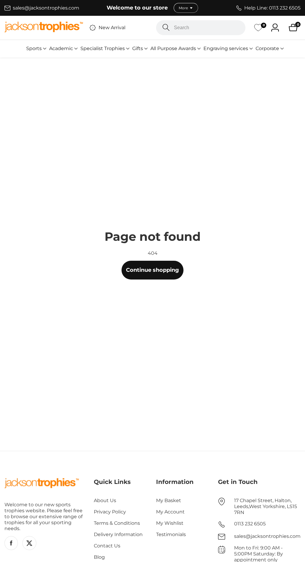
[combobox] (200, 27)
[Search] (166, 27)
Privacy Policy (110, 512)
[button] (34, 49)
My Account (170, 512)
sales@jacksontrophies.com (267, 536)
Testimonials (171, 534)
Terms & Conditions (117, 523)
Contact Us (107, 546)
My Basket (168, 500)
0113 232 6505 (250, 524)
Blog (99, 557)
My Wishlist (169, 523)
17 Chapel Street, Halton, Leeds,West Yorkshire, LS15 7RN (265, 506)
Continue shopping (152, 270)
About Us (105, 500)
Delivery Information (118, 534)
